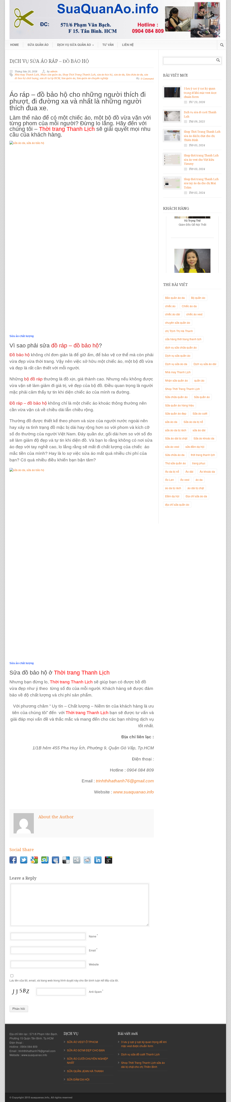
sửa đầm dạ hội (194, 446)
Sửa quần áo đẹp (175, 413)
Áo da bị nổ (172, 471)
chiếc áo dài (172, 314)
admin (54, 71)
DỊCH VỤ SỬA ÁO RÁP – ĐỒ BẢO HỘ (49, 61)
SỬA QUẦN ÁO (38, 44)
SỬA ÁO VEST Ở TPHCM (82, 1042)
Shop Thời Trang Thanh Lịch (79, 74)
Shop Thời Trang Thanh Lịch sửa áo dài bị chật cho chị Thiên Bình (202, 136)
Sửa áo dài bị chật (176, 438)
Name (92, 936)
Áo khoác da (207, 471)
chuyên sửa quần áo (177, 322)
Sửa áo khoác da (204, 438)
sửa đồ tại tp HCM (50, 78)
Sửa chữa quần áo (176, 397)
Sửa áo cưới (200, 413)
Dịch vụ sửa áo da (176, 364)
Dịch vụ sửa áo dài (205, 364)
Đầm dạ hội (172, 496)
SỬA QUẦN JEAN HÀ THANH (85, 1071)
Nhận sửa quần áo (50, 74)
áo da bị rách (173, 488)
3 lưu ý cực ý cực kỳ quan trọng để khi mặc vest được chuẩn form (200, 93)
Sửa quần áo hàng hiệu (179, 405)
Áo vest (184, 479)
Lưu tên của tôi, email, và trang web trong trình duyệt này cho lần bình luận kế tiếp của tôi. (64, 980)
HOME (14, 44)
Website (94, 964)
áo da (199, 479)
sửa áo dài (199, 430)
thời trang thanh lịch (203, 455)
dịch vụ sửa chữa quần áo (181, 347)
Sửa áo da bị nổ (193, 422)
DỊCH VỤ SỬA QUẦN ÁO (75, 44)
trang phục (198, 463)
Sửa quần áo (68, 78)
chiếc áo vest (194, 314)
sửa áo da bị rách (175, 430)
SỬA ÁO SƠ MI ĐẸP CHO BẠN (86, 1050)
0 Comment (147, 78)
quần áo (199, 380)
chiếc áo (170, 306)
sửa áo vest (172, 446)
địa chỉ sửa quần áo (177, 504)
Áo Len (169, 479)
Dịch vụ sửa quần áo (177, 355)
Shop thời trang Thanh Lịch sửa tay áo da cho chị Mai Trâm (201, 183)
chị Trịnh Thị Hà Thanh (179, 331)
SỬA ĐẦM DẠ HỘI (78, 1079)
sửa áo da (119, 74)
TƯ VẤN (107, 44)
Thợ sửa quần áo (175, 463)
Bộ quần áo (198, 298)
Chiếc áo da (189, 306)
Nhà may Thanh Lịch (27, 74)
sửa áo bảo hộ (105, 74)
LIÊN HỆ (128, 44)
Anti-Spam (95, 991)
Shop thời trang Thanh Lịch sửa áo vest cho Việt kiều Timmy (201, 159)
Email (92, 950)
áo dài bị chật (195, 488)
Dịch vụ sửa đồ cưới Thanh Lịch (140, 1054)
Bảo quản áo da (175, 298)
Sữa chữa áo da (134, 74)
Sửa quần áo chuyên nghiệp (92, 78)
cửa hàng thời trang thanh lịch (183, 339)
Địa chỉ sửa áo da (196, 496)
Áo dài (189, 471)
